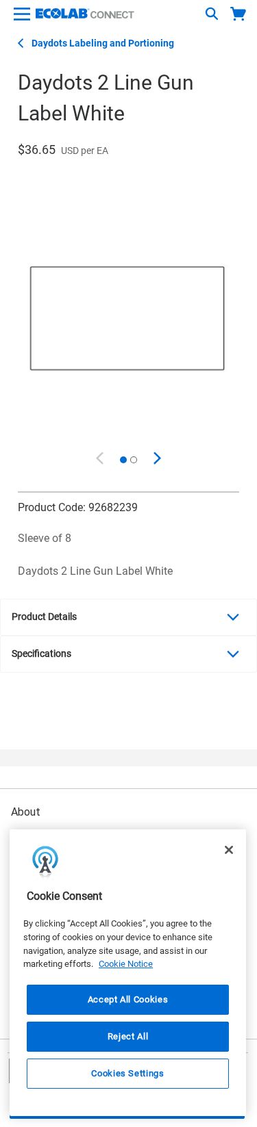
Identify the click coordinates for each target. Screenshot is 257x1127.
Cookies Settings (127, 1073)
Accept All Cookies (128, 999)
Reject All (128, 1036)
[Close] (229, 850)
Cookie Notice (126, 964)
